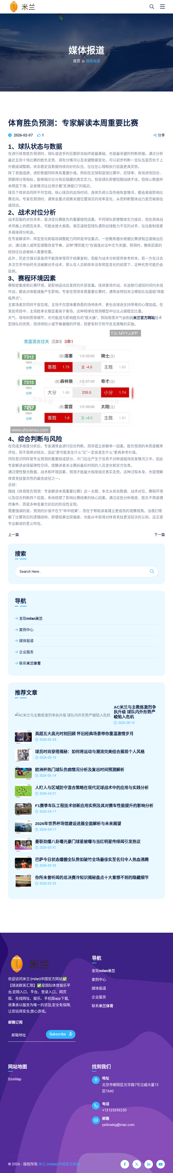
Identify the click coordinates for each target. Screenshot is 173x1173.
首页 (76, 61)
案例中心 (26, 630)
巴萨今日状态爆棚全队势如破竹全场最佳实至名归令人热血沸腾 (92, 859)
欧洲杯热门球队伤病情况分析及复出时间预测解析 (79, 769)
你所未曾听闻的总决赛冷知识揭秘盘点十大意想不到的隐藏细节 (92, 877)
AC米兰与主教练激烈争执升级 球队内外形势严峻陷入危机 (135, 712)
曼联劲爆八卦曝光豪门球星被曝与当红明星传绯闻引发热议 (88, 841)
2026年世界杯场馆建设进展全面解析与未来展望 (78, 823)
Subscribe (58, 1034)
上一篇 (13, 535)
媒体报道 (26, 641)
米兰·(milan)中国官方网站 (59, 1164)
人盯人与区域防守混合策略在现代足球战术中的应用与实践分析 (92, 787)
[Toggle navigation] (162, 7)
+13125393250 (114, 1110)
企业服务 (26, 652)
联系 (30, 663)
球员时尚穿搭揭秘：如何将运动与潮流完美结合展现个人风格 (90, 751)
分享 (161, 135)
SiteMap (14, 1079)
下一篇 (159, 535)
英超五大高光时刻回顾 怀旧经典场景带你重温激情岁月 (84, 733)
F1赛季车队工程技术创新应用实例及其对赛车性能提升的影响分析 (94, 805)
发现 (31, 618)
